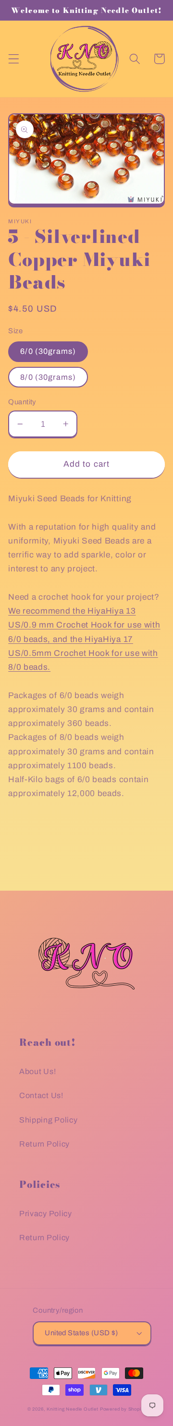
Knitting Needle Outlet (73, 1409)
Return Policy (44, 1144)
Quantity (22, 402)
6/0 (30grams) (48, 351)
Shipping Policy (48, 1120)
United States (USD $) (81, 1333)
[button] (13, 59)
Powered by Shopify (123, 1409)
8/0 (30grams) (48, 377)
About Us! (37, 1071)
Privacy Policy (45, 1213)
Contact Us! (41, 1095)
